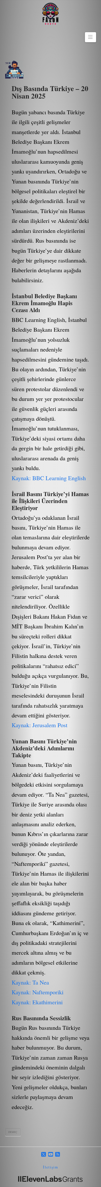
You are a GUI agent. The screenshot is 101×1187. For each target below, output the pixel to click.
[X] (43, 1154)
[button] (90, 37)
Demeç (12, 1132)
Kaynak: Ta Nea (30, 982)
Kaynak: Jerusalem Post (39, 725)
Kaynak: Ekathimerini (37, 1002)
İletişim (50, 1167)
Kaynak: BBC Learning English (49, 478)
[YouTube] (50, 1154)
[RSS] (57, 1154)
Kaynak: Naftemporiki (37, 992)
